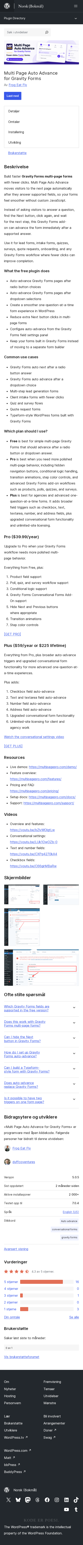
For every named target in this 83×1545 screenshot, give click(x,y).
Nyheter (10, 1389)
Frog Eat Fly (18, 85)
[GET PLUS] (13, 746)
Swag (50, 1437)
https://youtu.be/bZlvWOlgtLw (32, 830)
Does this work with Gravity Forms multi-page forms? (25, 1023)
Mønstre (50, 1403)
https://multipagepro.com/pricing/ (34, 791)
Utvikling (14, 142)
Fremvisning (52, 1382)
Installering (16, 132)
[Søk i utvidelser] (47, 32)
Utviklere (10, 1430)
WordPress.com (17, 1451)
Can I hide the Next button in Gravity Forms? (22, 1039)
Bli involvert (52, 1416)
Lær (7, 1416)
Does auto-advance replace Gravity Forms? (21, 1085)
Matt (9, 1458)
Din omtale (12, 1317)
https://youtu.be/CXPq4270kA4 (33, 854)
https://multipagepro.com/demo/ (53, 767)
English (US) (71, 1212)
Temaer (49, 1389)
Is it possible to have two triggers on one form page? (24, 1100)
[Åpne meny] (76, 6)
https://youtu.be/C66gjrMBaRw (33, 866)
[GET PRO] (12, 634)
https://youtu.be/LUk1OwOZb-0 (33, 842)
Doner (50, 1430)
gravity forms (69, 1237)
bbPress (12, 1465)
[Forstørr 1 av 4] (34, 890)
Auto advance (69, 1221)
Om (6, 1382)
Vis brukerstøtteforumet (21, 1357)
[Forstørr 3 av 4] (34, 914)
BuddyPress (15, 1472)
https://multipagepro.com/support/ (49, 803)
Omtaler (14, 122)
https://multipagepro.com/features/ (35, 779)
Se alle (74, 1317)
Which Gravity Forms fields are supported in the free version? (26, 1008)
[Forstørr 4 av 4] (74, 955)
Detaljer (14, 111)
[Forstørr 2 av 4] (74, 890)
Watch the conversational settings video (34, 737)
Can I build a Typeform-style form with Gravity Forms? (27, 1069)
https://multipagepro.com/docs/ (52, 797)
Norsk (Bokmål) (25, 1490)
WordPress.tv (16, 1437)
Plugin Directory (14, 18)
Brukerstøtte (17, 153)
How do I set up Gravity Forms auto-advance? (22, 1054)
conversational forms (64, 1229)
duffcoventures (23, 1162)
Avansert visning (16, 1249)
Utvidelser (51, 1396)
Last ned (13, 95)
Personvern (12, 1403)
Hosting (10, 1396)
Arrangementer (54, 1423)
